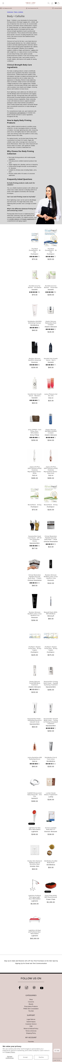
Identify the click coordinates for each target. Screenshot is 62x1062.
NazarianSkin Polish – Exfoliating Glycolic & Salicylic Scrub (35, 720)
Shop (31, 999)
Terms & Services (31, 1031)
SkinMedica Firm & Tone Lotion (51, 758)
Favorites (31, 1041)
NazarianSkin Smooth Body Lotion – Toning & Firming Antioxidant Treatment (51, 721)
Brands (31, 1004)
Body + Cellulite (18, 12)
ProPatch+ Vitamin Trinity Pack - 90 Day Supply (50, 648)
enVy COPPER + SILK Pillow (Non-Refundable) (34, 431)
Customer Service (31, 1024)
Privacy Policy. (10, 1052)
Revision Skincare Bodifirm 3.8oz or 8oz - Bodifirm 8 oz (35, 613)
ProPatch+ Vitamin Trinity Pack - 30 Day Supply (34, 648)
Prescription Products (31, 1006)
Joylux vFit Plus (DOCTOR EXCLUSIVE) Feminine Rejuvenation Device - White (35, 470)
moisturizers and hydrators (17, 113)
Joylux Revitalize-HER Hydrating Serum (35, 758)
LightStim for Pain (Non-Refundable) (35, 828)
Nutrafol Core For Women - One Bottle (34, 286)
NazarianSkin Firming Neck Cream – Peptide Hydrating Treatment (51, 683)
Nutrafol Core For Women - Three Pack (50, 286)
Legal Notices (31, 1019)
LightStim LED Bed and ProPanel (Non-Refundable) (34, 932)
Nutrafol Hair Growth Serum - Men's (51, 359)
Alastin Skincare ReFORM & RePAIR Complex (51, 431)
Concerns (31, 1001)
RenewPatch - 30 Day (34, 505)
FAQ (31, 1026)
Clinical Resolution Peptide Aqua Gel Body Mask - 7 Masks (34, 576)
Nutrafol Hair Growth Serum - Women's (34, 394)
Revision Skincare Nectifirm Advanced (34, 359)
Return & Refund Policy (31, 1028)
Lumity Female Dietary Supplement (50, 793)
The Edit (31, 1011)
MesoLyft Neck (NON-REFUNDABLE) (51, 613)
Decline (41, 1057)
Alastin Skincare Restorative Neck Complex (50, 323)
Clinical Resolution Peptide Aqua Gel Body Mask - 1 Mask (50, 537)
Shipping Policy (31, 1033)
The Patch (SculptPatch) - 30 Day (34, 250)
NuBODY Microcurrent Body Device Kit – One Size (35, 794)
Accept (25, 1057)
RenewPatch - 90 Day (51, 505)
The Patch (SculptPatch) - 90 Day (51, 250)
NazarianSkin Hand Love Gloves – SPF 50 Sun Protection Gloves (34, 538)
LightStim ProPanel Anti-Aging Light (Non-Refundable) (34, 897)
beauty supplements (28, 219)
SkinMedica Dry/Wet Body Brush (50, 861)
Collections (10, 12)
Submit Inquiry (31, 1021)
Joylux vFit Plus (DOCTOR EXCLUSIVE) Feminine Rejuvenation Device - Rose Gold (51, 470)
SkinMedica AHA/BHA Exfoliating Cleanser (35, 322)
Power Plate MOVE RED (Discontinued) (51, 896)
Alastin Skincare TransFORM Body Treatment (34, 683)
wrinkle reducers (14, 219)
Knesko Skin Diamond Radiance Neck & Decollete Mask (35, 862)
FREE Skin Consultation (31, 1008)
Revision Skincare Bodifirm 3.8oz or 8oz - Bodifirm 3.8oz (51, 576)
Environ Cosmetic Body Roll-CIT (50, 828)
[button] (3, 3)
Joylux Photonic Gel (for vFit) (50, 394)
